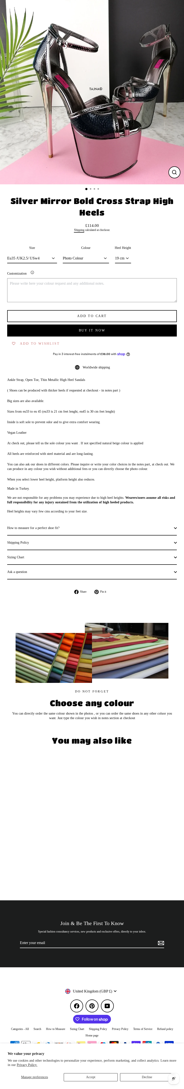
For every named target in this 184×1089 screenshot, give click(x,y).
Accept (90, 1077)
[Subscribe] (160, 943)
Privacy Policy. (27, 1065)
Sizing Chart (15, 557)
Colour (86, 248)
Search (37, 1029)
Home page (92, 1035)
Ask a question (17, 572)
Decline (147, 1077)
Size (32, 248)
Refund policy (165, 1029)
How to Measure (55, 1029)
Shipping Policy (18, 542)
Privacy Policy (120, 1029)
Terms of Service (142, 1029)
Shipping (79, 230)
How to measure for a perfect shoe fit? (33, 528)
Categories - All (20, 1029)
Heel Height (123, 248)
